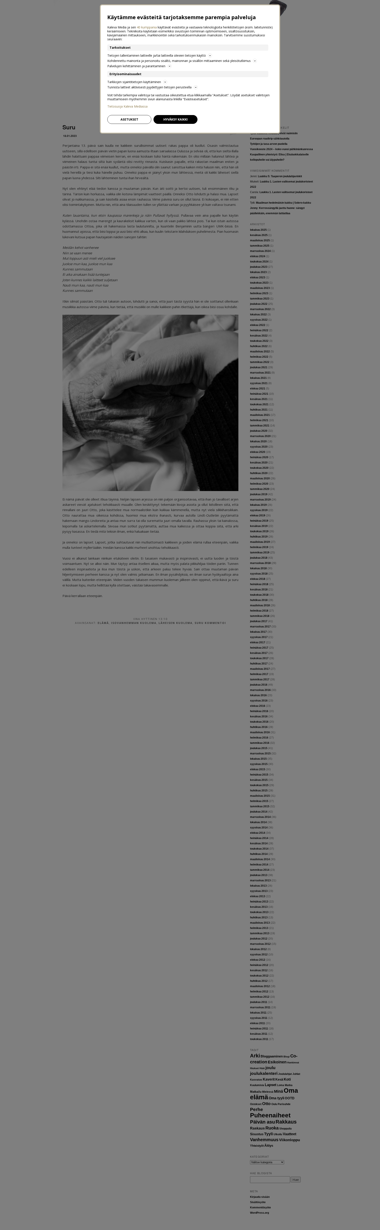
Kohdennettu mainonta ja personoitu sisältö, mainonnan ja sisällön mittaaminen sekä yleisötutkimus (179, 61)
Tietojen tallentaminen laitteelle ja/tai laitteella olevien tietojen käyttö (156, 55)
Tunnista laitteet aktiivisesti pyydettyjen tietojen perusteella (149, 87)
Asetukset (129, 119)
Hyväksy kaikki (175, 119)
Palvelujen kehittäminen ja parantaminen (136, 66)
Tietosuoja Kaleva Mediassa (127, 106)
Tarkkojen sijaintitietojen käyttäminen (134, 82)
